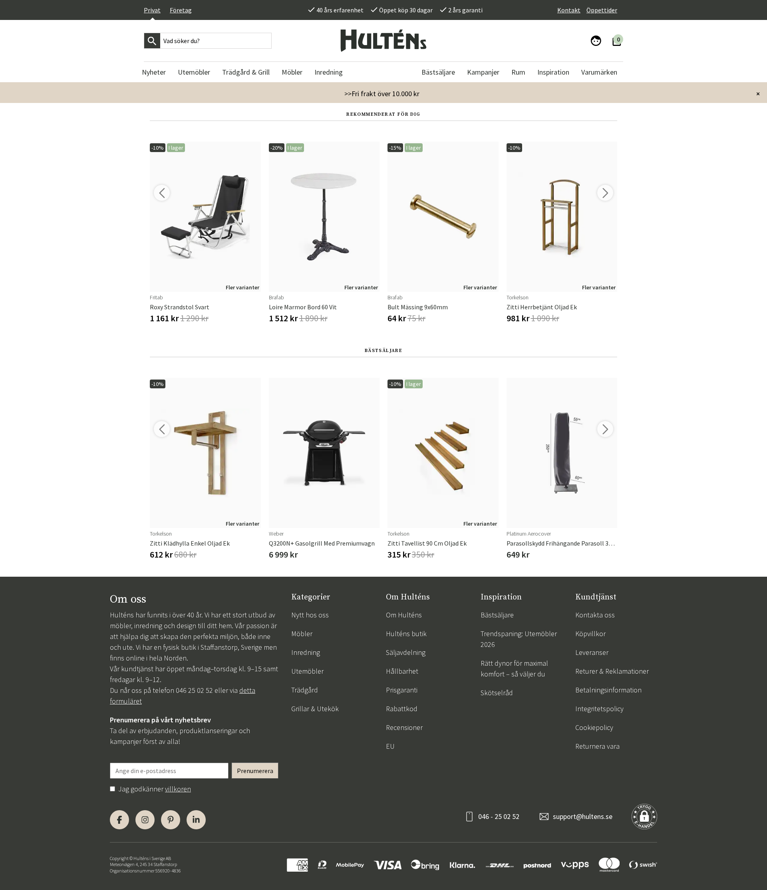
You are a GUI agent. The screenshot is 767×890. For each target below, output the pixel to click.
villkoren (178, 788)
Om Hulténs (404, 614)
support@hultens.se (582, 816)
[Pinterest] (170, 819)
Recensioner (404, 727)
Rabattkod (401, 708)
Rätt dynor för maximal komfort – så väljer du (514, 668)
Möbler (301, 633)
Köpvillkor (590, 633)
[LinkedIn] (196, 819)
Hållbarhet (402, 671)
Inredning (305, 652)
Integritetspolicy (599, 708)
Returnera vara (597, 746)
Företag (181, 10)
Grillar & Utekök (315, 708)
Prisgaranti (401, 689)
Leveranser (591, 652)
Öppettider (601, 10)
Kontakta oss (595, 614)
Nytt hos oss (310, 614)
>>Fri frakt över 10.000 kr (381, 93)
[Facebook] (119, 819)
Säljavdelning (405, 652)
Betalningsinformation (608, 689)
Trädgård (304, 689)
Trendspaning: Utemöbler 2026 (519, 639)
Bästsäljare (497, 614)
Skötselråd (497, 692)
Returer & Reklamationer (612, 671)
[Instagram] (145, 819)
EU (390, 746)
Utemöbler (307, 671)
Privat (152, 10)
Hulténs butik (406, 633)
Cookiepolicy (594, 727)
